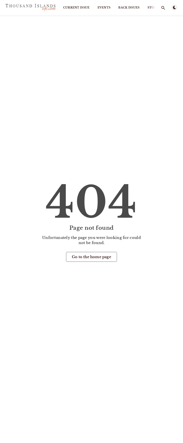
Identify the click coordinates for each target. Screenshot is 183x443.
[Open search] (163, 7)
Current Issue (76, 7)
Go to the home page (91, 257)
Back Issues (128, 7)
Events (104, 7)
